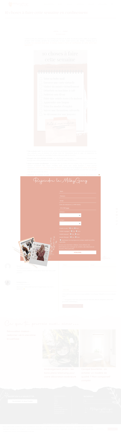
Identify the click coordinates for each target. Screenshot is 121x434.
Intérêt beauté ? (69, 234)
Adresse (61, 212)
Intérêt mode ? (69, 228)
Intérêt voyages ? (69, 231)
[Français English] (77, 223)
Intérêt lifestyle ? (69, 237)
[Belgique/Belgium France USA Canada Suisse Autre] (77, 215)
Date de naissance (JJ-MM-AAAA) (70, 204)
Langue (61, 220)
